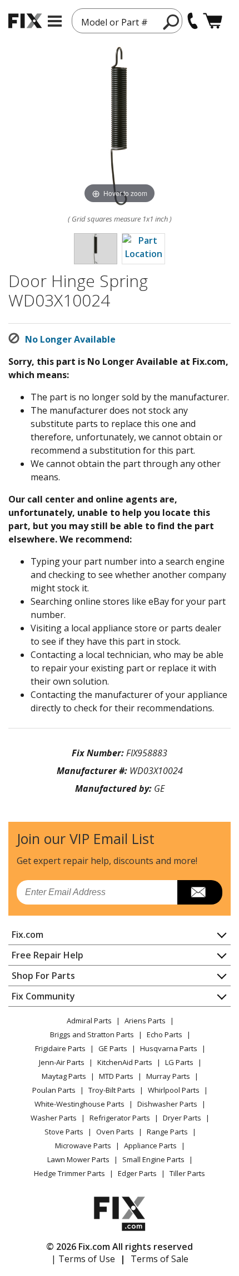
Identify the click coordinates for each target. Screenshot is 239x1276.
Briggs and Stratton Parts (92, 1034)
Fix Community (43, 996)
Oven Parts (115, 1132)
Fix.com (27, 934)
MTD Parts (116, 1076)
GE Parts (112, 1048)
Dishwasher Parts (167, 1104)
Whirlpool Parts (174, 1090)
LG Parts (179, 1062)
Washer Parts (54, 1118)
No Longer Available (70, 339)
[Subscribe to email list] (199, 892)
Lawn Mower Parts (78, 1159)
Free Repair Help (47, 955)
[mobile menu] (55, 21)
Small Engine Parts (153, 1159)
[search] (171, 21)
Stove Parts (63, 1132)
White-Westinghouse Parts (79, 1104)
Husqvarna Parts (168, 1048)
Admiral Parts (89, 1021)
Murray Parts (168, 1076)
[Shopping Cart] (212, 21)
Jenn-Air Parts (61, 1062)
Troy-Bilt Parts (111, 1090)
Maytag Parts (64, 1076)
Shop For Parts (43, 975)
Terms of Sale (159, 1259)
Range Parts (167, 1132)
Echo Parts (164, 1034)
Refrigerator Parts (119, 1118)
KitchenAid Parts (124, 1062)
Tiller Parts (187, 1173)
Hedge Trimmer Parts (69, 1173)
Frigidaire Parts (60, 1048)
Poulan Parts (54, 1090)
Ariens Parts (145, 1021)
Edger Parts (137, 1173)
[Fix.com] (25, 20)
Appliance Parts (150, 1146)
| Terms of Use (83, 1259)
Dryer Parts (182, 1118)
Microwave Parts (83, 1146)
